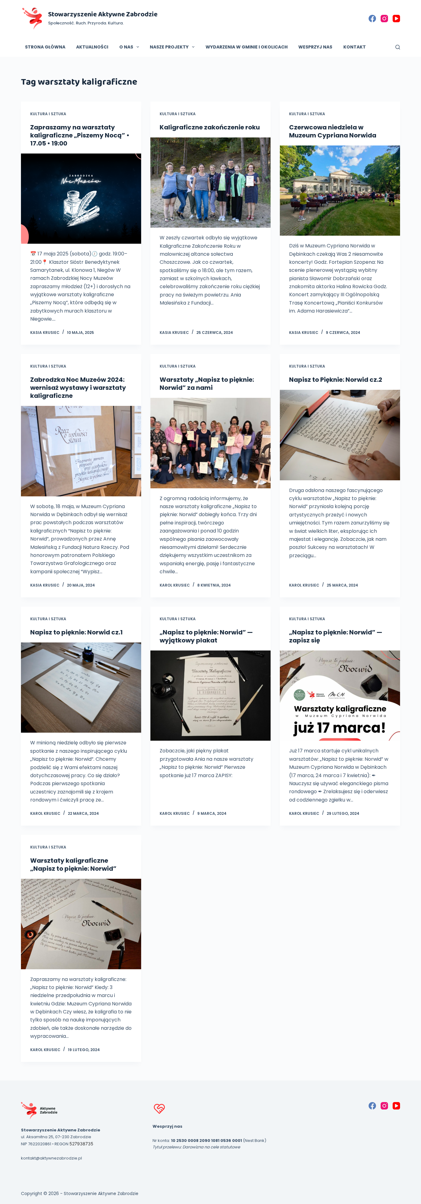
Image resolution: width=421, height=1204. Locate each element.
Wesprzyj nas (315, 47)
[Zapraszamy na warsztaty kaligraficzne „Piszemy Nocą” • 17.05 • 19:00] (81, 199)
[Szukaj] (397, 47)
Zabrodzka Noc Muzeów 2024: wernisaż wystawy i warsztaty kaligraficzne (78, 387)
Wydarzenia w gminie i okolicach (247, 47)
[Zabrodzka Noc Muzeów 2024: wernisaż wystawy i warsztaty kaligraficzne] (81, 451)
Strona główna (45, 47)
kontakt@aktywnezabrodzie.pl (51, 1158)
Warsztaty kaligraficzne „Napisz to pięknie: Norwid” (73, 864)
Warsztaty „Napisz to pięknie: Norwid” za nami (207, 383)
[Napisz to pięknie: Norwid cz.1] (81, 687)
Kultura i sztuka (48, 113)
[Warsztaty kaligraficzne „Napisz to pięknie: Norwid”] (81, 924)
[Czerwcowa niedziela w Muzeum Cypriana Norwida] (340, 190)
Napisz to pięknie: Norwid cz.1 (76, 632)
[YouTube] (396, 18)
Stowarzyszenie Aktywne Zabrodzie (102, 14)
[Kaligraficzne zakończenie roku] (210, 182)
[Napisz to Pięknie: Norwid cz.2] (340, 435)
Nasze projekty (169, 47)
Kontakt (354, 47)
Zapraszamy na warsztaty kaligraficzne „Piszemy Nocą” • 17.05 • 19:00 (79, 135)
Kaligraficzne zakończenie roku (210, 127)
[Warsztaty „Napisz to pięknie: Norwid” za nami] (210, 443)
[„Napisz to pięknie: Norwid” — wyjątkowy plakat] (210, 695)
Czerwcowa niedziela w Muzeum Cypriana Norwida (332, 131)
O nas (126, 47)
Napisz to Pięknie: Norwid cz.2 (335, 379)
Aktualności (92, 47)
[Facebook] (372, 18)
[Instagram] (384, 18)
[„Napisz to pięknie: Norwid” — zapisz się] (340, 695)
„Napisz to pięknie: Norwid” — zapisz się (335, 636)
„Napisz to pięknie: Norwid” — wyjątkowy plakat (206, 636)
